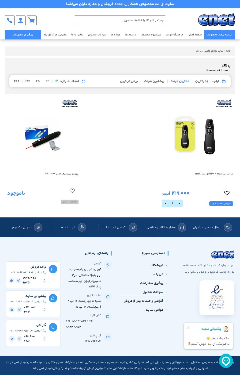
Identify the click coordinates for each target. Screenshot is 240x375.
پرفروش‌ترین (129, 81)
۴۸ (38, 81)
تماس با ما (77, 35)
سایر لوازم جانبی (213, 51)
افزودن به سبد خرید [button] (221, 203)
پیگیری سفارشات (23, 35)
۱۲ (56, 81)
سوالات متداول (97, 35)
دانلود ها (130, 35)
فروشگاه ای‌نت (174, 35)
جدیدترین (201, 81)
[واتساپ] (11, 280)
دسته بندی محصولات (219, 35)
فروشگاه (157, 265)
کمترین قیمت (179, 81)
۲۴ (47, 81)
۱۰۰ (27, 81)
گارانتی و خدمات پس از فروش (143, 300)
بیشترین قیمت (154, 81)
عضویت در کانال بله (55, 35)
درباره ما (115, 35)
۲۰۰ (16, 81)
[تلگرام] (18, 280)
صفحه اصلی (195, 35)
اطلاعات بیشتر (70, 202)
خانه (228, 51)
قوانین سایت (154, 309)
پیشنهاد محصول (151, 35)
